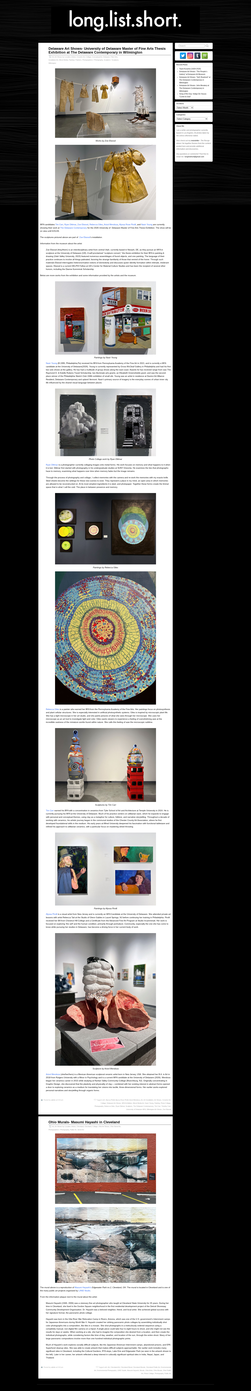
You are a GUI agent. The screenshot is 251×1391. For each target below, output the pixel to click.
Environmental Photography (106, 1370)
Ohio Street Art (115, 1126)
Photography (99, 1106)
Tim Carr (59, 224)
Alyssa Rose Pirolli (127, 224)
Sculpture (129, 1106)
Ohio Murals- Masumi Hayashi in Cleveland (84, 1122)
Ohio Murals (158, 1370)
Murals (142, 1370)
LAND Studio (84, 1290)
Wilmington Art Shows (154, 1109)
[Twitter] (183, 55)
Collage (88, 57)
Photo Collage (166, 1103)
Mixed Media (63, 60)
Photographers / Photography (92, 60)
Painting (157, 1103)
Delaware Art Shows (114, 1103)
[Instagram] (190, 55)
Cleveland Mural (126, 1367)
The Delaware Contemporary (73, 228)
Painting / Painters (75, 60)
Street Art (80, 1130)
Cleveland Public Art (153, 1367)
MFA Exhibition (127, 1103)
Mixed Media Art (138, 1103)
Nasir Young (146, 224)
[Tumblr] (197, 55)
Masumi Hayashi (133, 1370)
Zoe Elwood (82, 224)
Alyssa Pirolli (51, 914)
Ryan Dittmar (70, 224)
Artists (73, 57)
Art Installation (148, 1100)
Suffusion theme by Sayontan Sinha (199, 1388)
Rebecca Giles (96, 224)
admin (53, 1100)
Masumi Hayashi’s (83, 1287)
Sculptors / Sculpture (111, 60)
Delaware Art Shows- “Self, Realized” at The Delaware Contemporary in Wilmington (194, 80)
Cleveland (80, 1126)
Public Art (73, 1130)
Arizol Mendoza (111, 224)
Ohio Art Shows (103, 1126)
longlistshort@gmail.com (194, 157)
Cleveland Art (115, 1367)
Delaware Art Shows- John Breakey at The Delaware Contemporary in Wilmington (194, 88)
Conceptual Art (97, 57)
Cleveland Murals (139, 1367)
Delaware (106, 57)
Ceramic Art (81, 57)
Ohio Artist (149, 1370)
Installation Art (53, 60)
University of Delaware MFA (136, 1109)
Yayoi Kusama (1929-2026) (190, 69)
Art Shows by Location (63, 57)
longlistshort (128, 1388)
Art (53, 57)
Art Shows (157, 1100)
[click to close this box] (210, 64)
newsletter (195, 141)
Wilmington (52, 63)
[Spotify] (204, 55)
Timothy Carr (166, 1106)
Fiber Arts (114, 57)
